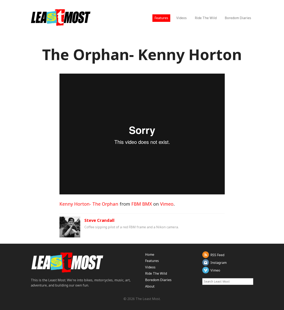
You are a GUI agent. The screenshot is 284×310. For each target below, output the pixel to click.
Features (161, 18)
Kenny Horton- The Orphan (88, 204)
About (149, 286)
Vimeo (166, 204)
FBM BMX (141, 204)
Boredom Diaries (238, 18)
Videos (181, 18)
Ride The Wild (206, 18)
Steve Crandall (99, 220)
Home (149, 254)
